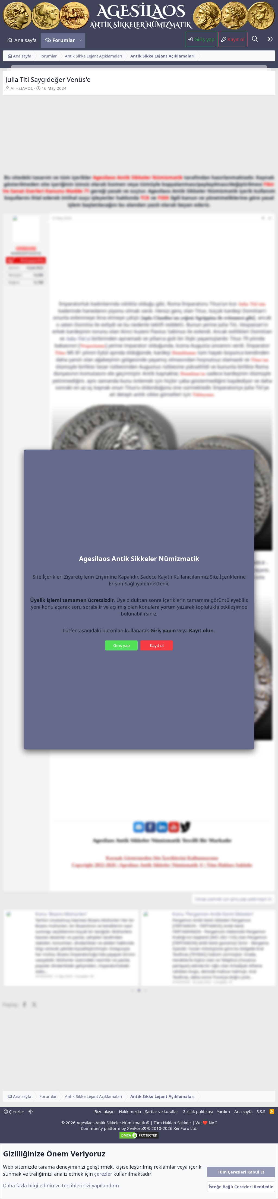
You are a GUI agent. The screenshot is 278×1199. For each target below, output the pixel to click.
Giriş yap (121, 645)
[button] (80, 40)
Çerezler (16, 1111)
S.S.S (261, 1111)
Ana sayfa (25, 40)
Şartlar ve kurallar (161, 1111)
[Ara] (254, 39)
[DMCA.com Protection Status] (139, 1137)
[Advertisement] (139, 136)
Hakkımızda (130, 1111)
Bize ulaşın (104, 1111)
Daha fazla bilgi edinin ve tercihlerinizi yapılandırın (61, 1185)
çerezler (103, 1174)
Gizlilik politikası (197, 1111)
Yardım (223, 1111)
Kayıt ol (157, 645)
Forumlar (63, 40)
